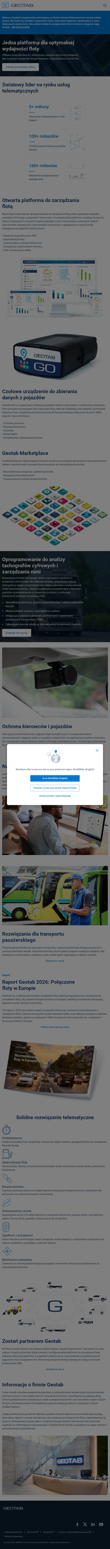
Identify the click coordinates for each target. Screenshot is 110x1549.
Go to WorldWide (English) (55, 778)
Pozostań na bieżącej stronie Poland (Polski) (55, 788)
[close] (97, 750)
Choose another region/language (55, 796)
